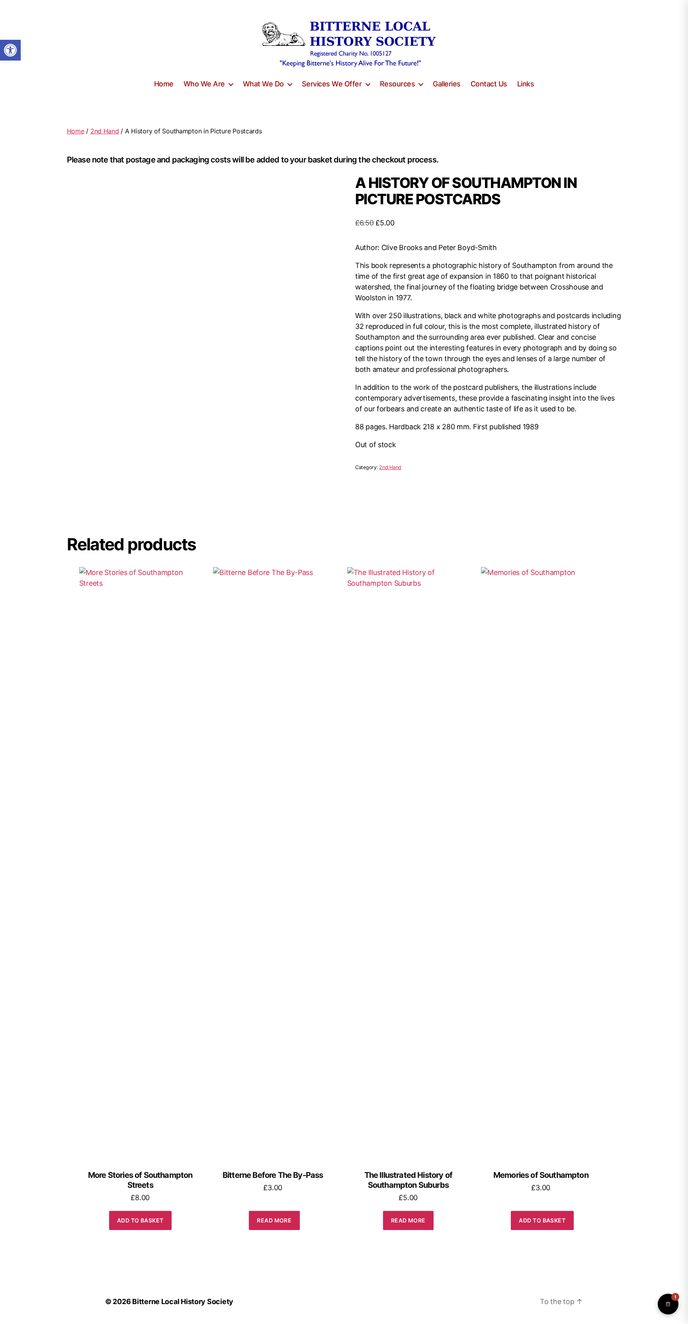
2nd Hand (104, 131)
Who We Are (204, 84)
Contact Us (489, 84)
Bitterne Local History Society (182, 1301)
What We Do (263, 84)
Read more (274, 1220)
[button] (10, 50)
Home (164, 84)
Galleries (447, 84)
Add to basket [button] (140, 1220)
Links (525, 84)
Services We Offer (332, 84)
